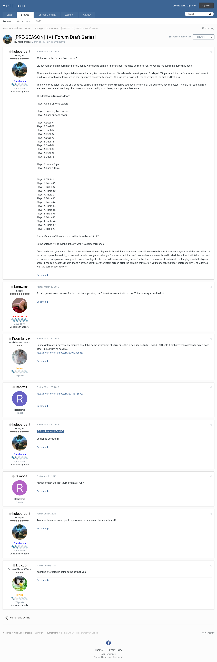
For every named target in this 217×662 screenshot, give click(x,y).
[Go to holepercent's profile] (7, 39)
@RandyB (58, 431)
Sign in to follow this (181, 36)
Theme (99, 650)
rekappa (21, 476)
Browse (25, 14)
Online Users (23, 21)
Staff (38, 21)
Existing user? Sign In (183, 5)
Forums (7, 21)
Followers (200, 37)
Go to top (41, 275)
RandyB (21, 387)
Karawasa (21, 287)
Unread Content (47, 14)
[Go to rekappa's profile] (19, 487)
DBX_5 (21, 565)
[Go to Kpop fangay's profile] (19, 357)
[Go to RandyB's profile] (19, 398)
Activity (87, 14)
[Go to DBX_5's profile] (19, 583)
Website (69, 14)
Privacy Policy (115, 650)
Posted (48, 51)
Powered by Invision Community (108, 657)
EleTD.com (14, 5)
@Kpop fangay (44, 431)
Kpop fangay (21, 338)
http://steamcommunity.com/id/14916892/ (60, 393)
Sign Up (206, 5)
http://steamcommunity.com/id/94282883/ (60, 352)
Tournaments (58, 41)
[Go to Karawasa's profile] (19, 305)
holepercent (24, 41)
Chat (9, 14)
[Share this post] (211, 51)
